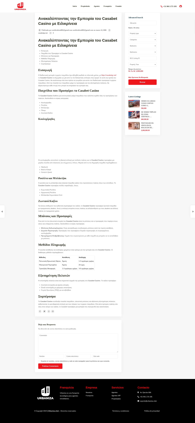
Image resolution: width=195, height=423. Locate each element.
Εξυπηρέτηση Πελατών (49, 61)
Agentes (97, 6)
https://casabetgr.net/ (108, 75)
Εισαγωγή (44, 51)
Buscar (142, 82)
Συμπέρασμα (45, 64)
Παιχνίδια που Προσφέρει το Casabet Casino (57, 53)
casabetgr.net (43, 33)
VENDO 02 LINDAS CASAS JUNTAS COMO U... (148, 103)
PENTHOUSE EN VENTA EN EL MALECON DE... (147, 125)
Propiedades (85, 6)
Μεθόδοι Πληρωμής (48, 58)
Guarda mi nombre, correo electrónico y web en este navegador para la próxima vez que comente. (75, 361)
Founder (119, 6)
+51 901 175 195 (170, 6)
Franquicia (108, 6)
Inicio (75, 6)
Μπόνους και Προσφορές (50, 56)
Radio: (133, 28)
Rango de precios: (134, 69)
